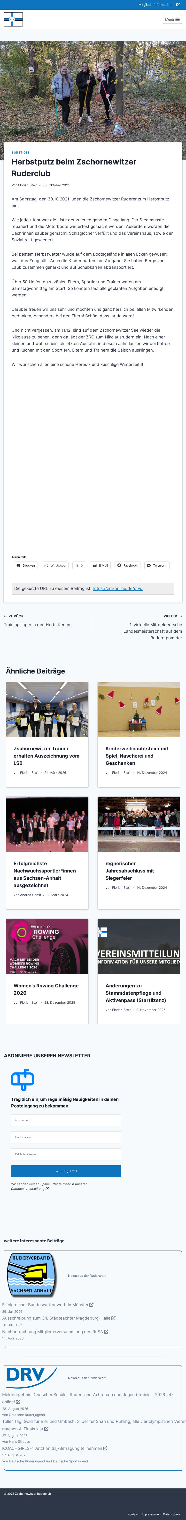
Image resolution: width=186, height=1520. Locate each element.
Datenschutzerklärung (28, 1189)
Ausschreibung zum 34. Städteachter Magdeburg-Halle (56, 1318)
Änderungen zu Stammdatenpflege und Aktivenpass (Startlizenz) (136, 993)
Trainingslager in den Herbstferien (37, 620)
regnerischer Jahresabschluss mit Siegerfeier (130, 871)
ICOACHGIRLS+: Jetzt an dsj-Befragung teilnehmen (52, 1448)
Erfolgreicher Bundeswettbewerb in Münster (45, 1304)
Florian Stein (28, 185)
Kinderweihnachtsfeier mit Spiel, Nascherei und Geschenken (137, 756)
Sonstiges (21, 152)
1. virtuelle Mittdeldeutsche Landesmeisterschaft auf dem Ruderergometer (153, 627)
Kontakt (133, 1514)
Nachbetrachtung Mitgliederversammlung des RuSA (52, 1331)
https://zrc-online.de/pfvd (118, 588)
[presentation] (47, 709)
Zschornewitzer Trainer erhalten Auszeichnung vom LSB (46, 756)
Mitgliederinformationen (157, 5)
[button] (16, 458)
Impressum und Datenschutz (161, 1514)
